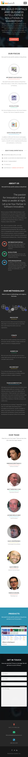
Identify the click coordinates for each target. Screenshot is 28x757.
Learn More (14, 39)
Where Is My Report (18, 167)
